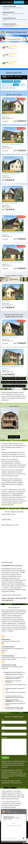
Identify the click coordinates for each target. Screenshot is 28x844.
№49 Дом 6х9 (6, 114)
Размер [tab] (11, 76)
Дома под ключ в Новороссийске (16, 32)
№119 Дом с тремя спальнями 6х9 (11, 262)
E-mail (2, 731)
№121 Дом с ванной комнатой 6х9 (11, 144)
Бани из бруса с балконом (9, 386)
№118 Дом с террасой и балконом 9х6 (12, 232)
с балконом (17, 81)
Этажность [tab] (19, 76)
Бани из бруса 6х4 (21, 386)
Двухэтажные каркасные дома (8, 382)
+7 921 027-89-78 (6, 2)
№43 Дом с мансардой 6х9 (9, 203)
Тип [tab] (5, 76)
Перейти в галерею (14, 437)
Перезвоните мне (19, 2)
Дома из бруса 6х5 (21, 378)
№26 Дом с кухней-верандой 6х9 (11, 173)
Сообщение (4, 737)
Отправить (5, 757)
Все (24, 78)
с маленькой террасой (7, 81)
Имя (2, 719)
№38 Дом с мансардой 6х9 (9, 337)
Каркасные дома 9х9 (21, 382)
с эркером (16, 84)
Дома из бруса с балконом (9, 378)
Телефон (3, 725)
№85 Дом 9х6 (6, 301)
